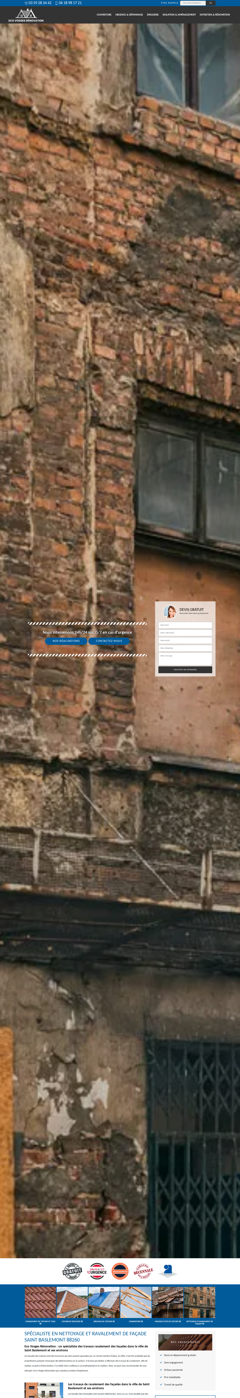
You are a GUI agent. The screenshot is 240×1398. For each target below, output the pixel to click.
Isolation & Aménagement (179, 15)
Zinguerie (153, 15)
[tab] (120, 699)
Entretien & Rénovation (215, 15)
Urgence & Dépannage (129, 15)
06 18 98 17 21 (70, 3)
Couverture (104, 15)
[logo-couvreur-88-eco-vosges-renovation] (26, 15)
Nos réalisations (66, 641)
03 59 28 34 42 (40, 3)
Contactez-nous (109, 641)
